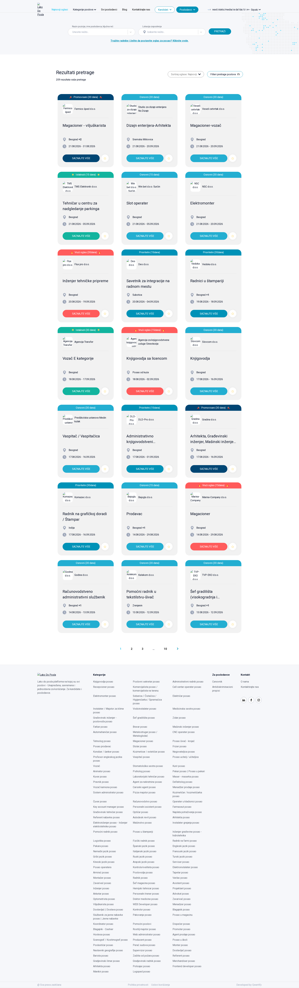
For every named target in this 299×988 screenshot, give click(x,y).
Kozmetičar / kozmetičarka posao (187, 794)
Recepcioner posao (103, 686)
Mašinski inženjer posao (186, 726)
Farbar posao (100, 726)
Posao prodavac (102, 746)
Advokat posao (181, 893)
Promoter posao (181, 929)
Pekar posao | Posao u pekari (189, 771)
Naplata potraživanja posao (187, 812)
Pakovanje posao (142, 914)
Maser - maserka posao (186, 776)
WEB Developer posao (145, 904)
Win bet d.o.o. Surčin (149, 186)
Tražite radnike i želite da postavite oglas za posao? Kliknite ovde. (150, 40)
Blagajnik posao (181, 909)
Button (212, 26)
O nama (245, 681)
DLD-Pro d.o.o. (146, 419)
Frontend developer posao (187, 966)
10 (165, 648)
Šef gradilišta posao (144, 717)
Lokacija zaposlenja (152, 26)
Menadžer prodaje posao (186, 787)
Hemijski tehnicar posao (146, 888)
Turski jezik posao (182, 856)
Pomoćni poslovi (142, 923)
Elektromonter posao (104, 695)
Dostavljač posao (182, 950)
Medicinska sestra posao (186, 708)
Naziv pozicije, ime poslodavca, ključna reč (92, 26)
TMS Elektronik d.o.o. (85, 186)
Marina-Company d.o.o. (214, 497)
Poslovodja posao (143, 872)
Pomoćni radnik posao (105, 831)
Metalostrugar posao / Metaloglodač (145, 734)
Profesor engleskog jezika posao (107, 759)
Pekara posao (100, 846)
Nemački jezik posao (104, 851)
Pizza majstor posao (144, 792)
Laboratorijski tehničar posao (148, 776)
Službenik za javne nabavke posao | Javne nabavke (108, 916)
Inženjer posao (101, 888)
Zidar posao (179, 717)
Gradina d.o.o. (209, 419)
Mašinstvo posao (142, 822)
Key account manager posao (108, 806)
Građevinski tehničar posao (108, 812)
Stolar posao (140, 746)
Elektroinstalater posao (185, 867)
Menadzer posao (182, 904)
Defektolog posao (182, 781)
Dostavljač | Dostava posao (108, 909)
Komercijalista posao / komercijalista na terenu (146, 688)
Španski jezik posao (144, 846)
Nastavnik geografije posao (108, 950)
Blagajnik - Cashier (103, 929)
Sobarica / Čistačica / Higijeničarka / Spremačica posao (147, 699)
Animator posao (101, 771)
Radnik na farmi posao (185, 840)
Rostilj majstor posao (144, 929)
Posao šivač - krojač (184, 741)
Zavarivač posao (102, 883)
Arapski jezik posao (143, 861)
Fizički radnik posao (144, 840)
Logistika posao (102, 840)
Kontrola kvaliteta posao (146, 867)
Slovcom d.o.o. (210, 341)
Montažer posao (102, 877)
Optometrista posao (104, 899)
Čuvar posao (100, 801)
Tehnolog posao (102, 741)
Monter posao (180, 945)
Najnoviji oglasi (60, 9)
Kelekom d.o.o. (146, 574)
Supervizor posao (142, 950)
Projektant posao (182, 888)
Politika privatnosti (138, 984)
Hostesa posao (101, 934)
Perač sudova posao (144, 945)
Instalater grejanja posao (186, 822)
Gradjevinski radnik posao (147, 961)
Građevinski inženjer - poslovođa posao (105, 719)
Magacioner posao (143, 741)
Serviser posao (181, 861)
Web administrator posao (146, 934)
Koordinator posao (103, 923)
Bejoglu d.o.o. (145, 497)
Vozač (96, 766)
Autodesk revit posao (144, 817)
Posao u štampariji (143, 831)
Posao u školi (180, 939)
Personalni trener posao (146, 893)
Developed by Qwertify (249, 984)
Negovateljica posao (184, 751)
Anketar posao (101, 893)
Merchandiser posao (184, 961)
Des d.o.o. (143, 264)
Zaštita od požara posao (146, 955)
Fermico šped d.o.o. (85, 108)
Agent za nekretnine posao (147, 781)
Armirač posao (101, 872)
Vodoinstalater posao (144, 708)
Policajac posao (141, 966)
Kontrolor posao (141, 909)
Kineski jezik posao (103, 861)
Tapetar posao (180, 872)
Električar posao (181, 695)
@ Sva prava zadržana (49, 984)
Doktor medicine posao (145, 899)
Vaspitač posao (141, 757)
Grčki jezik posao (102, 856)
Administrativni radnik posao (188, 681)
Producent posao (142, 939)
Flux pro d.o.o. (81, 264)
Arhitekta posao (181, 817)
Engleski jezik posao (184, 846)
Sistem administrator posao (108, 792)
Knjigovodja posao (103, 681)
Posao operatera (102, 867)
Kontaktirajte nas (141, 9)
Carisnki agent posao (144, 787)
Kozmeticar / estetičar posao (149, 751)
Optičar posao (140, 812)
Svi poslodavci (109, 9)
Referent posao (181, 955)
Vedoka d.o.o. (209, 264)
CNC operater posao (184, 732)
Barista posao (100, 955)
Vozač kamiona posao (105, 787)
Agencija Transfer (83, 341)
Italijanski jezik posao (144, 851)
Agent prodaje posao (184, 934)
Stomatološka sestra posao (148, 766)
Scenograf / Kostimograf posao (110, 939)
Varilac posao (180, 877)
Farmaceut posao (182, 806)
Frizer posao (179, 746)
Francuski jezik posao (184, 851)
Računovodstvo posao (145, 801)
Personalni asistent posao (147, 806)
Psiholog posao (141, 771)
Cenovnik (217, 681)
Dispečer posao (181, 923)
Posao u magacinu (182, 914)
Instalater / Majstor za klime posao (108, 710)
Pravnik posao (101, 781)
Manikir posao (101, 971)
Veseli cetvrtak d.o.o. (213, 108)
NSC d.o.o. (207, 186)
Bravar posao (140, 726)
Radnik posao (140, 877)
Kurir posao (179, 766)
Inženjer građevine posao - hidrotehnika (187, 833)
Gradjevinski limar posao (106, 961)
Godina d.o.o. (81, 574)
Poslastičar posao (103, 945)
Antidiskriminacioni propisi (222, 688)
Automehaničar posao (105, 732)
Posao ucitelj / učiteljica (186, 757)
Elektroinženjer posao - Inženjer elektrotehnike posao (110, 824)
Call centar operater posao (187, 686)
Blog (124, 9)
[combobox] (72, 32)
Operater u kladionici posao (187, 801)
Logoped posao (141, 971)
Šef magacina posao (144, 883)
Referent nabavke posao (106, 817)
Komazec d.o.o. (82, 497)
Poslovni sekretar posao (146, 681)
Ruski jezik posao (142, 856)
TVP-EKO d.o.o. (210, 574)
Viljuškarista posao (103, 904)
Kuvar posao (100, 776)
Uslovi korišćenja (160, 984)
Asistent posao (181, 883)
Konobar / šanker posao (106, 751)
